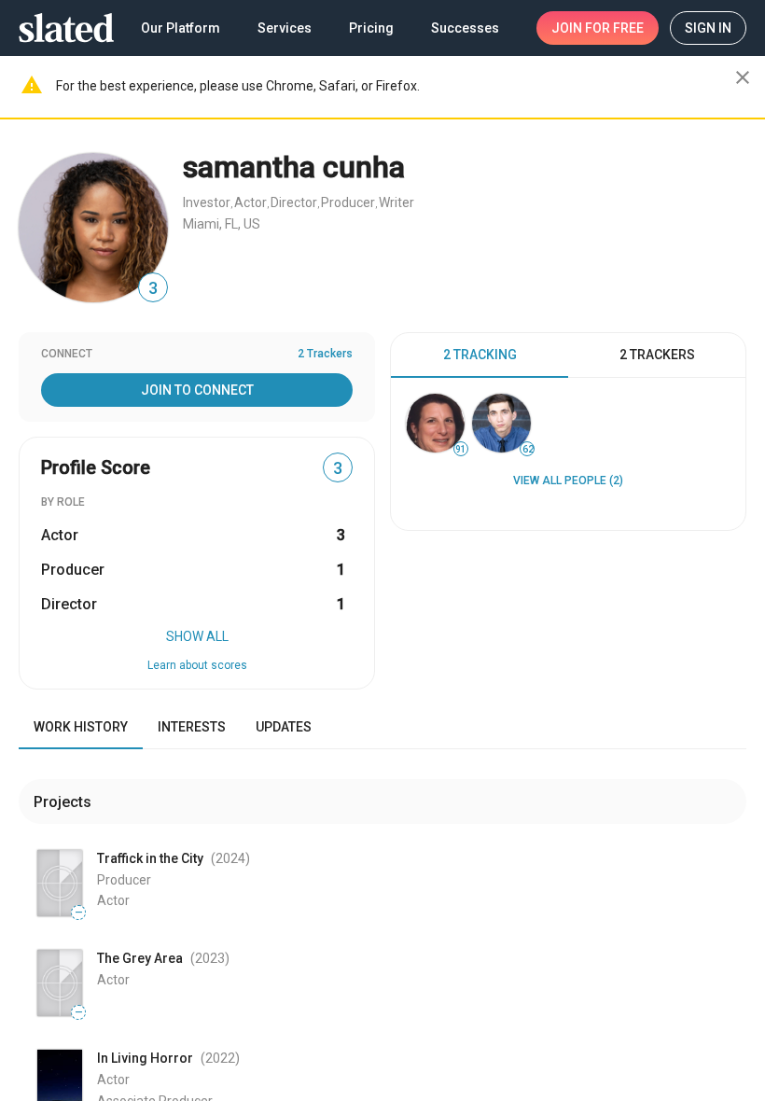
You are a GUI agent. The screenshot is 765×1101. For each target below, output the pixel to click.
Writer (396, 202)
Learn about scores (197, 665)
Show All (197, 636)
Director (294, 202)
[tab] (479, 355)
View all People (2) (568, 480)
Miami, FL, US (221, 223)
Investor (206, 202)
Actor (250, 202)
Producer (348, 202)
